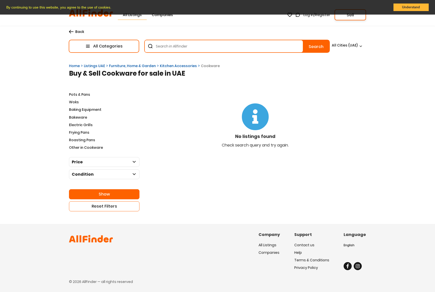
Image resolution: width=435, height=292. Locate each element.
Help (298, 252)
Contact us (304, 245)
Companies (269, 252)
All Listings (267, 245)
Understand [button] (411, 7)
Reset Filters (104, 206)
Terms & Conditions (311, 260)
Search (316, 47)
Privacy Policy (306, 267)
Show (104, 194)
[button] (113, 8)
